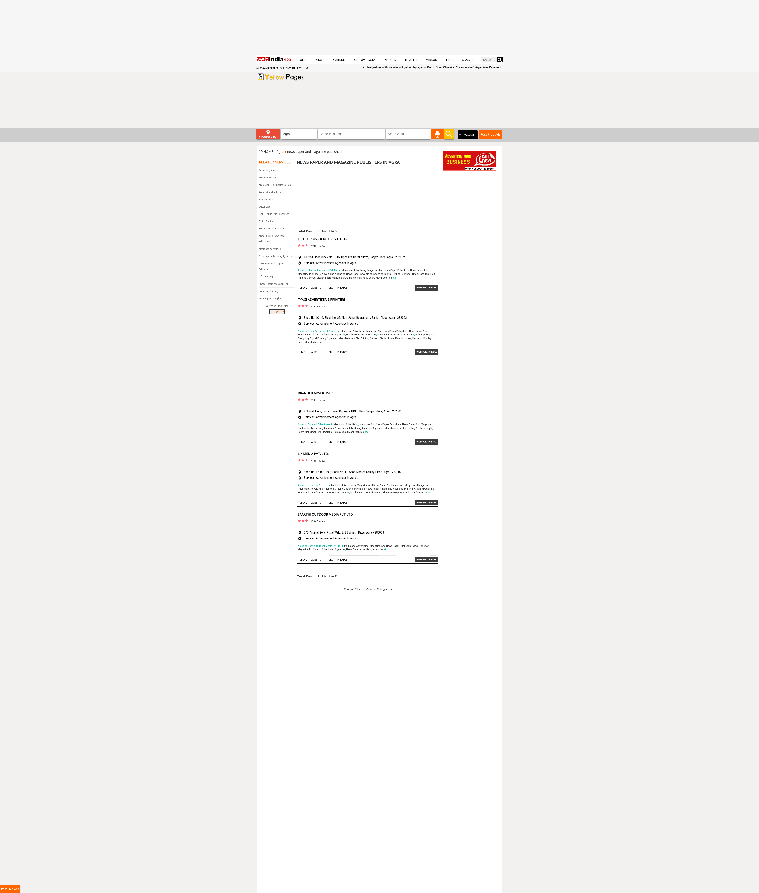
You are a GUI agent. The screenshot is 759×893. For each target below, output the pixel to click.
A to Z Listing (277, 306)
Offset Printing (266, 276)
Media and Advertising (270, 249)
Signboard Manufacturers (415, 273)
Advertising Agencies (269, 170)
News (320, 60)
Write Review (318, 246)
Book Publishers (267, 199)
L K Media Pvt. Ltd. (313, 454)
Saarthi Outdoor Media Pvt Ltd (325, 514)
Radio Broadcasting (268, 291)
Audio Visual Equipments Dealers (275, 185)
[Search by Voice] (437, 134)
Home (302, 60)
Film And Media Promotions (272, 228)
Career (339, 60)
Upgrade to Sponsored (426, 287)
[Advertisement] (379, 27)
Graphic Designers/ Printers (361, 334)
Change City (352, 589)
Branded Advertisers (316, 393)
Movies (390, 60)
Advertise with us (297, 67)
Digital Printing (392, 273)
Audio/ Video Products (270, 192)
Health (411, 60)
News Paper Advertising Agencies (275, 256)
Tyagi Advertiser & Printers (322, 299)
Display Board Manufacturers (332, 277)
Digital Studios (266, 221)
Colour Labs (264, 206)
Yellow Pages (365, 60)
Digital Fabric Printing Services (274, 214)
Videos (431, 60)
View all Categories (379, 589)
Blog (450, 60)
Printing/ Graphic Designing (419, 488)
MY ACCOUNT (468, 134)
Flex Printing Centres (367, 338)
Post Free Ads (490, 134)
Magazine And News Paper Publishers (388, 270)
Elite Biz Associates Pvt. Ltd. (322, 239)
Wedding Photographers (271, 298)
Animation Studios (267, 177)
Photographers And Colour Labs (274, 284)
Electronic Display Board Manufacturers (370, 277)
